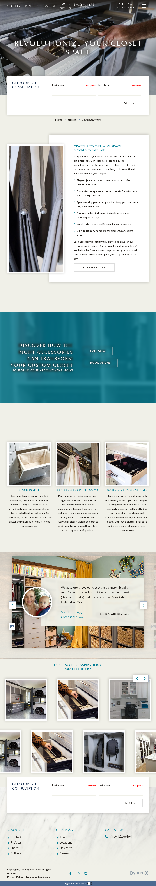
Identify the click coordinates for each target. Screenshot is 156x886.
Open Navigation (144, 6)
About (63, 837)
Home (58, 119)
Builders (16, 853)
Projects (16, 842)
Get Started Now (94, 267)
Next (128, 103)
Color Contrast (89, 883)
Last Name (103, 85)
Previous (12, 605)
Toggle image (12, 626)
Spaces (72, 119)
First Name (58, 85)
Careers (64, 853)
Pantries (32, 6)
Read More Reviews (114, 614)
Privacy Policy (15, 876)
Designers (66, 848)
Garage (49, 6)
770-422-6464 (125, 6)
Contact (16, 837)
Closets (13, 6)
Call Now (97, 351)
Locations (66, 842)
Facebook (70, 873)
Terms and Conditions (38, 876)
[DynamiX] (139, 873)
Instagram (85, 873)
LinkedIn (78, 873)
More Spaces (65, 6)
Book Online (100, 362)
